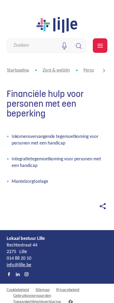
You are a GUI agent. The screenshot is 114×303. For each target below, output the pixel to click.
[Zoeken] (79, 45)
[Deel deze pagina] (102, 206)
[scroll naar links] (104, 70)
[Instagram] (26, 274)
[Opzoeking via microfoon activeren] (64, 45)
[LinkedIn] (17, 274)
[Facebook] (9, 274)
